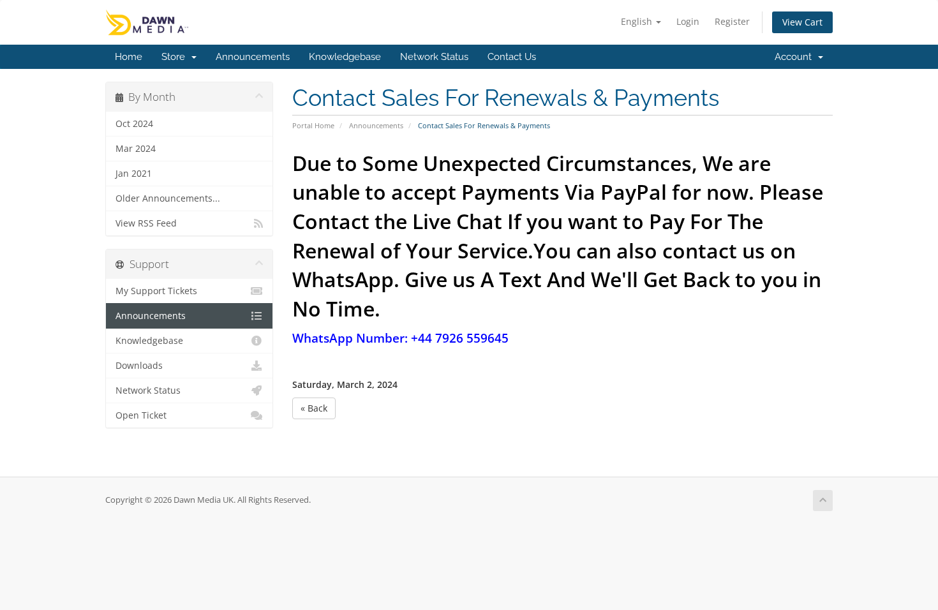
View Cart (802, 22)
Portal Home (313, 125)
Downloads (139, 365)
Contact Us (512, 57)
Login (687, 21)
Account (796, 57)
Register (732, 21)
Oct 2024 (134, 124)
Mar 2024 (135, 148)
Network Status (434, 57)
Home (128, 57)
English (638, 21)
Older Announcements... (167, 198)
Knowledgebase (345, 57)
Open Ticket (141, 415)
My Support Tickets (156, 291)
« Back (314, 408)
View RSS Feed (146, 223)
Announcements (253, 57)
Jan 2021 (133, 173)
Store (175, 57)
